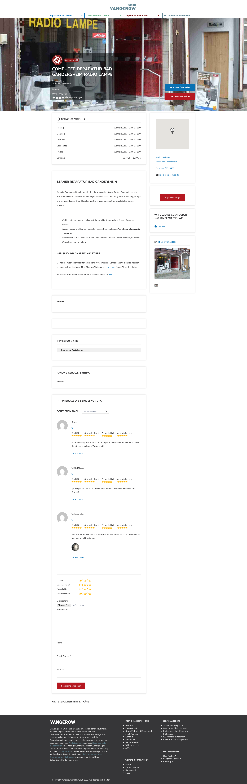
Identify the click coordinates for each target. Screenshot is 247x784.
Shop (127, 772)
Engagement (131, 728)
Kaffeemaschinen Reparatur (176, 731)
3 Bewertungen (75, 97)
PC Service (168, 733)
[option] (172, 263)
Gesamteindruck (63, 593)
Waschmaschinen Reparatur (176, 728)
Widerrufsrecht (132, 745)
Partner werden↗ (133, 767)
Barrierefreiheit (132, 742)
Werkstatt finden (76, 742)
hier (110, 274)
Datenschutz (131, 770)
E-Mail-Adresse (64, 656)
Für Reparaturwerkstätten (177, 15)
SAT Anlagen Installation (174, 736)
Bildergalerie (62, 600)
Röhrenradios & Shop (98, 15)
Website (60, 669)
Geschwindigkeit (63, 585)
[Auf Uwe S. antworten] (72, 428)
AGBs (127, 748)
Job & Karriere (131, 733)
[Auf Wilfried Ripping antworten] (72, 474)
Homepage (111, 267)
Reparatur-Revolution (137, 15)
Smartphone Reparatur (173, 725)
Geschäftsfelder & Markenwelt (138, 731)
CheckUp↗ (168, 761)
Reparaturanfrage (172, 197)
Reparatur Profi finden (61, 15)
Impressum (130, 739)
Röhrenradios (65, 751)
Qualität (60, 580)
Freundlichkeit (62, 589)
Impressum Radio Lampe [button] (72, 350)
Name (60, 642)
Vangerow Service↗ (172, 758)
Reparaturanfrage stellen (180, 87)
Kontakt (129, 736)
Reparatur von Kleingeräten (175, 739)
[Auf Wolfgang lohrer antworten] (72, 520)
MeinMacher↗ (169, 755)
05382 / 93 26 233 (166, 168)
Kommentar (63, 609)
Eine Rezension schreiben (180, 96)
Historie (129, 725)
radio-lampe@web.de (169, 174)
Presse (128, 764)
